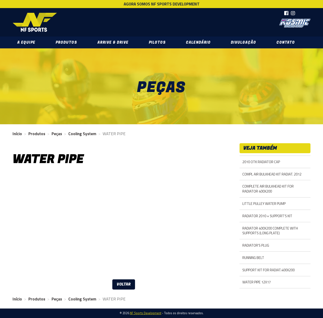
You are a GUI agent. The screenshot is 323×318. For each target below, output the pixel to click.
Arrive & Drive (112, 42)
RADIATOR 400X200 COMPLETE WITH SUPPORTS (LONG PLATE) (270, 231)
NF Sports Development (35, 22)
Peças (57, 134)
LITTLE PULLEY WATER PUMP (264, 203)
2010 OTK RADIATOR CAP (261, 162)
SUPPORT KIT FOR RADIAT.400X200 (268, 270)
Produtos (66, 42)
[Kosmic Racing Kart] (294, 23)
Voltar (124, 284)
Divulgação (243, 42)
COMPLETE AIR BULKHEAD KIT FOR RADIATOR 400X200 (268, 189)
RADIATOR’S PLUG (255, 245)
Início (17, 134)
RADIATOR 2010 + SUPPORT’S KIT (267, 216)
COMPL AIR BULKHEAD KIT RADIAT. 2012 (271, 174)
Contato (285, 42)
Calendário (198, 42)
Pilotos (157, 42)
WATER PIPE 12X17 (256, 282)
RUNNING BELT (253, 257)
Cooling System (82, 134)
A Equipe (26, 42)
